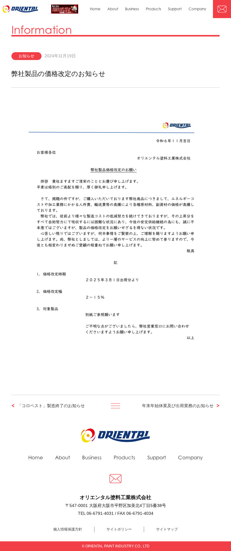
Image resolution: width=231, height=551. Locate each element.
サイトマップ (167, 529)
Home (95, 9)
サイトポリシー (119, 529)
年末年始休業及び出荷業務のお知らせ (178, 405)
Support (175, 9)
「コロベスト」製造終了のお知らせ (51, 405)
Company (197, 9)
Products (153, 9)
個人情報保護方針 (67, 529)
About (112, 9)
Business (132, 9)
